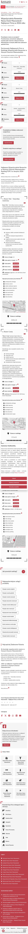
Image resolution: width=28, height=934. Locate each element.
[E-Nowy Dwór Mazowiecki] (6, 2)
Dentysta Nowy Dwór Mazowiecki (11, 858)
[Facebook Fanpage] (20, 2)
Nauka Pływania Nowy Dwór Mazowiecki (7, 795)
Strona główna (4, 12)
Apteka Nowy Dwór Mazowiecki (10, 860)
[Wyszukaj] (24, 2)
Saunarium (8, 825)
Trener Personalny (10, 829)
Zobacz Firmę (19, 78)
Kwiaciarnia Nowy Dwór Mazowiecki (11, 865)
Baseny (7, 841)
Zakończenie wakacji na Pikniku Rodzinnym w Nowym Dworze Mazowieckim (14, 899)
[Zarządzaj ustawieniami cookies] (3, 931)
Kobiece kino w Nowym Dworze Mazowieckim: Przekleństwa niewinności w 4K (14, 895)
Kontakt (3, 928)
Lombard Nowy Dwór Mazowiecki (11, 863)
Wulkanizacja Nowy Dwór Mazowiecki (12, 876)
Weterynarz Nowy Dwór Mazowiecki (11, 867)
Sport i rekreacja (16, 12)
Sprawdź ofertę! (8, 142)
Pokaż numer (16, 269)
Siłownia (8, 833)
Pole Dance (8, 814)
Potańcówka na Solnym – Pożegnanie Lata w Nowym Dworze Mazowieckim (13, 917)
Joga (7, 837)
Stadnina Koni (9, 818)
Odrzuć (14, 478)
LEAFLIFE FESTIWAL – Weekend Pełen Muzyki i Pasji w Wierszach (14, 921)
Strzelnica (8, 810)
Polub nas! (6, 745)
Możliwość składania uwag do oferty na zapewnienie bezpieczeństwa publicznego (12, 909)
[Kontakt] (22, 2)
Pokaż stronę (16, 266)
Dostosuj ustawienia (14, 482)
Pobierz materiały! (8, 159)
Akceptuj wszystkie (14, 486)
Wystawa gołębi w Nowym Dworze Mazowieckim (15, 902)
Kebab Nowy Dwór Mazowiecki (10, 883)
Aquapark (8, 822)
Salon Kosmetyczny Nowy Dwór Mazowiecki (13, 874)
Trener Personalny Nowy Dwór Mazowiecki (20, 762)
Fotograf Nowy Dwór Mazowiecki (11, 869)
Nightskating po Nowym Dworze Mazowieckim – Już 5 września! (14, 913)
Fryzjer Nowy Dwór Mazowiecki (10, 872)
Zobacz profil (15, 263)
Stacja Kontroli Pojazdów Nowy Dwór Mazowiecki (15, 879)
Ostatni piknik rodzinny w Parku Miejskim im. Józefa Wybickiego (13, 905)
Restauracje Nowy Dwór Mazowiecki (11, 881)
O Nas (7, 928)
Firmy (10, 12)
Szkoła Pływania (10, 845)
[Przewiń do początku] (24, 930)
